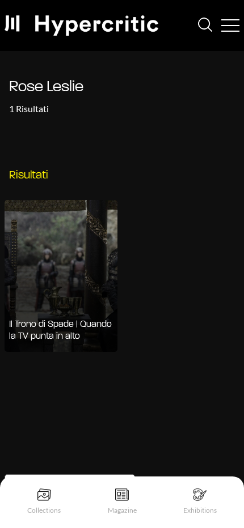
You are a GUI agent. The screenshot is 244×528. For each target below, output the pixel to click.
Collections (44, 510)
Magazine (122, 510)
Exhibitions (200, 510)
